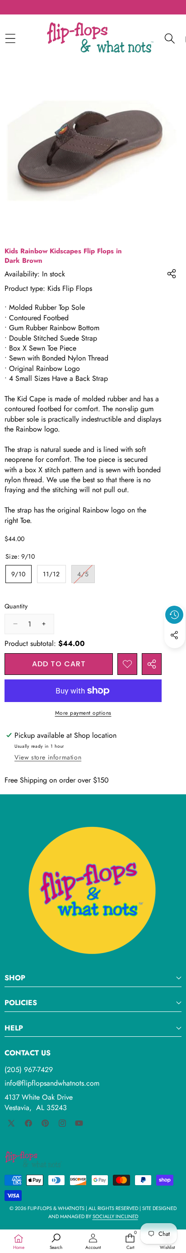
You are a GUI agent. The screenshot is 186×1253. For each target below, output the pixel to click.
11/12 (51, 574)
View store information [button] (47, 757)
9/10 (18, 574)
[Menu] (10, 38)
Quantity (16, 606)
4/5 (86, 576)
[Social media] (174, 635)
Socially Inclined (115, 1216)
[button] (175, 656)
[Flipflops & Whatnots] (100, 38)
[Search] (169, 38)
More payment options (83, 713)
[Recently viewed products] (174, 615)
